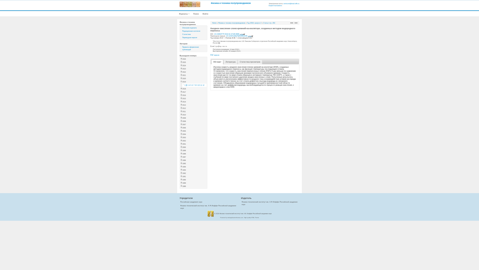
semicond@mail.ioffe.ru (291, 3)
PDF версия (214, 55)
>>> (296, 23)
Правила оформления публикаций (190, 48)
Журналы (183, 14)
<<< (291, 23)
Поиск (196, 14)
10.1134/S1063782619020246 (237, 36)
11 (201, 85)
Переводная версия (189, 37)
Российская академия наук (191, 202)
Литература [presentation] (231, 62)
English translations (275, 5)
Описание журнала (189, 28)
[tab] (217, 62)
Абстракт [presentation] (217, 62)
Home (214, 23)
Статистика (186, 34)
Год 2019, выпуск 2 (254, 23)
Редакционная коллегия (191, 31)
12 (203, 85)
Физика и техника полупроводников (231, 3)
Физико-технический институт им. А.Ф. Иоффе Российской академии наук (246, 213)
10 (199, 85)
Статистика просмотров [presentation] (250, 62)
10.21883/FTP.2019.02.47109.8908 (227, 34)
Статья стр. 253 (269, 23)
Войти (205, 14)
